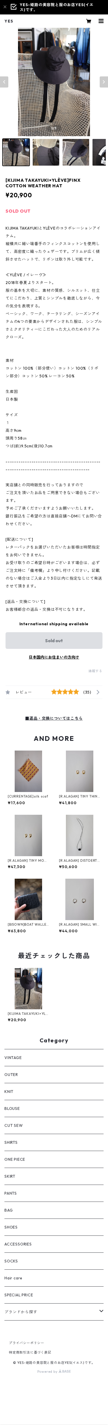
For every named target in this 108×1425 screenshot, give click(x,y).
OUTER (11, 1074)
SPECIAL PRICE (18, 1294)
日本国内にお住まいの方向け (54, 657)
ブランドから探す (20, 1311)
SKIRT (10, 1176)
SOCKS (11, 1261)
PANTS (10, 1193)
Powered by (48, 1371)
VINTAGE (13, 1057)
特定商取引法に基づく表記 (30, 1352)
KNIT (9, 1091)
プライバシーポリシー (26, 1343)
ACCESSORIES (18, 1244)
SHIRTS (11, 1142)
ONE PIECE (14, 1159)
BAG (8, 1210)
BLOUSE (12, 1108)
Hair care (13, 1277)
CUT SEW (13, 1125)
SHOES (11, 1227)
